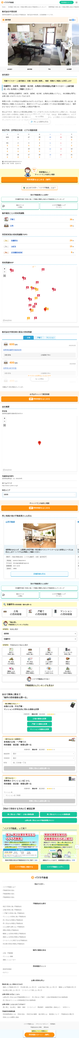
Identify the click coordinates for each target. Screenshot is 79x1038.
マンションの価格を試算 (39, 729)
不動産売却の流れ (8, 890)
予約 (49, 69)
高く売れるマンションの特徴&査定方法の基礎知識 (19, 1000)
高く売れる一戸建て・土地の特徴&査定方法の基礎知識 (50, 997)
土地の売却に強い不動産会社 (12, 910)
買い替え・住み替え (9, 1007)
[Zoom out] (4, 271)
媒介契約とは (43, 1014)
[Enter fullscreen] (4, 275)
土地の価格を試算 (39, 719)
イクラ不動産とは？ (9, 887)
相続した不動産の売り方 (11, 987)
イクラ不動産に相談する (24, 867)
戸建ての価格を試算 (39, 724)
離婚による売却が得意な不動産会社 (14, 933)
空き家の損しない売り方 (28, 987)
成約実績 (29, 69)
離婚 (19, 1007)
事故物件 (40, 1007)
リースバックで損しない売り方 (32, 990)
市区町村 (7, 758)
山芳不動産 (10, 522)
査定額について (54, 1014)
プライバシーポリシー (42, 1024)
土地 (11, 226)
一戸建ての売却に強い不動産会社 (13, 913)
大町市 (13, 246)
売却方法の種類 (32, 1014)
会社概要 (69, 69)
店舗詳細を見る (39, 574)
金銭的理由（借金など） (53, 1007)
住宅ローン (66, 1007)
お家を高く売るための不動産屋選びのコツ (39, 820)
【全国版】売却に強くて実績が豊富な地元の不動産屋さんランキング (27, 7)
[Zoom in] (4, 268)
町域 (5, 762)
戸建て (12, 219)
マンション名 (8, 792)
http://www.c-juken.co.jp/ (10, 485)
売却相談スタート (66, 2)
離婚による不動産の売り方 (67, 987)
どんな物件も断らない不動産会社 (13, 927)
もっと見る (39, 116)
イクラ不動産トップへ (55, 867)
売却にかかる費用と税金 (11, 1017)
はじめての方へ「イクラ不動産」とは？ (41, 188)
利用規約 (52, 1024)
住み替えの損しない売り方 (11, 990)
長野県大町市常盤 (9, 368)
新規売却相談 (7, 969)
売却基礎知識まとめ (9, 1014)
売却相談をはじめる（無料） (39, 179)
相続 (23, 1007)
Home (3, 7)
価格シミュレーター (9, 960)
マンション (50, 337)
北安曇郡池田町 (17, 252)
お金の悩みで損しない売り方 (47, 987)
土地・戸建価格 (8, 953)
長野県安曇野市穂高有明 (12, 350)
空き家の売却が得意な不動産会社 (13, 944)
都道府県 (7, 754)
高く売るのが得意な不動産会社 (13, 920)
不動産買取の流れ (8, 894)
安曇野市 (14, 240)
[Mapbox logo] (7, 320)
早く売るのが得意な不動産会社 (13, 923)
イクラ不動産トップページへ (59, 206)
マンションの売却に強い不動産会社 (14, 916)
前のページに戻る (20, 206)
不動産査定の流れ (8, 897)
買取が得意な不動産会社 (11, 930)
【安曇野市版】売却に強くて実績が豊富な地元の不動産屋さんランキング (39, 199)
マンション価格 (8, 956)
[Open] (73, 753)
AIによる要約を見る (41, 122)
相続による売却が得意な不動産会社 (14, 937)
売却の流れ (21, 1014)
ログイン (6, 972)
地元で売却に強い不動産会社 (12, 906)
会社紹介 (9, 69)
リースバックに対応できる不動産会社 (15, 940)
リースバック (31, 1007)
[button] (30, 300)
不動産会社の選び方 (67, 1014)
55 (73, 20)
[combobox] (43, 754)
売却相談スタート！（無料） (39, 1034)
